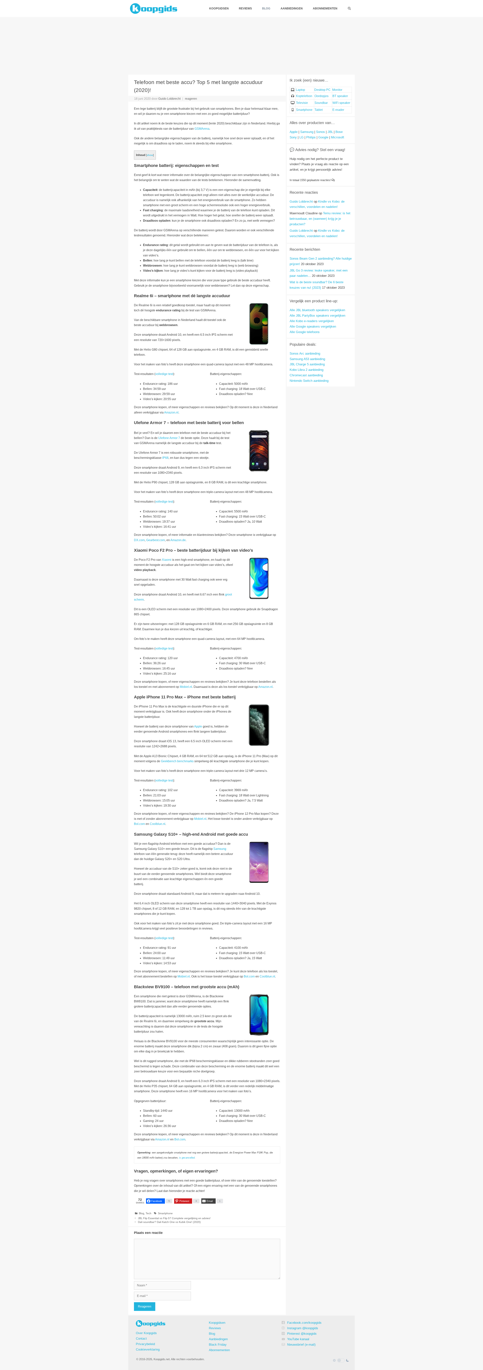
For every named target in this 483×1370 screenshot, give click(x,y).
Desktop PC (322, 89)
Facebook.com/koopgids (304, 1322)
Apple (198, 726)
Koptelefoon (304, 96)
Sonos (320, 132)
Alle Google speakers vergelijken (313, 326)
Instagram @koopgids (302, 1328)
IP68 (165, 457)
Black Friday (218, 1344)
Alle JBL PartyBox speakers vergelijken (317, 315)
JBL (330, 132)
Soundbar (321, 102)
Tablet (319, 109)
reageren (191, 98)
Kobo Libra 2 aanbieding (306, 370)
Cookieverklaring (148, 1349)
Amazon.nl (171, 412)
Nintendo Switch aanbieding (309, 381)
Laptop (300, 89)
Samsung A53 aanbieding (307, 359)
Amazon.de (178, 540)
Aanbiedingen (292, 8)
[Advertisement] (241, 45)
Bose (339, 132)
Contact (141, 1338)
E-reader (338, 109)
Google (323, 137)
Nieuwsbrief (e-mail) (301, 1344)
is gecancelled (187, 1157)
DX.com (139, 540)
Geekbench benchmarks (177, 761)
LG (301, 137)
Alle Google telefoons (305, 332)
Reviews (245, 8)
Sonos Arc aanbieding (305, 353)
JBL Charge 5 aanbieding (307, 364)
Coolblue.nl (157, 823)
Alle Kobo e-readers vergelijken (312, 321)
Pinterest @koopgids (302, 1333)
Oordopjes (321, 96)
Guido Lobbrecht (301, 201)
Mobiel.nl (186, 686)
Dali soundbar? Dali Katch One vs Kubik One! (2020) (169, 1222)
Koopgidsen (219, 8)
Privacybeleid (145, 1344)
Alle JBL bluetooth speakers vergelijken (317, 310)
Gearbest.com (155, 540)
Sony (293, 137)
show (150, 155)
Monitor (337, 89)
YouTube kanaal (298, 1339)
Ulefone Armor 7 (169, 438)
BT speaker (340, 96)
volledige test (164, 374)
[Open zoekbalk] (349, 8)
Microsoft (337, 137)
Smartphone (165, 1213)
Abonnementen (325, 8)
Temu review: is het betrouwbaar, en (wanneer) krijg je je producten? (320, 218)
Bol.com (139, 823)
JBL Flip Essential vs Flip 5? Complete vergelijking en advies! (174, 1218)
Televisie (302, 102)
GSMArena (202, 128)
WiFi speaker (341, 102)
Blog (266, 8)
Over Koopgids (146, 1333)
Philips (311, 137)
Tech (148, 1213)
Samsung (219, 848)
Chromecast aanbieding (306, 375)
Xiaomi (166, 559)
